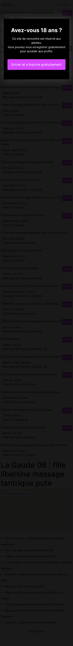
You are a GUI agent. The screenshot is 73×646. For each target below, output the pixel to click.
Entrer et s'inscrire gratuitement (36, 65)
